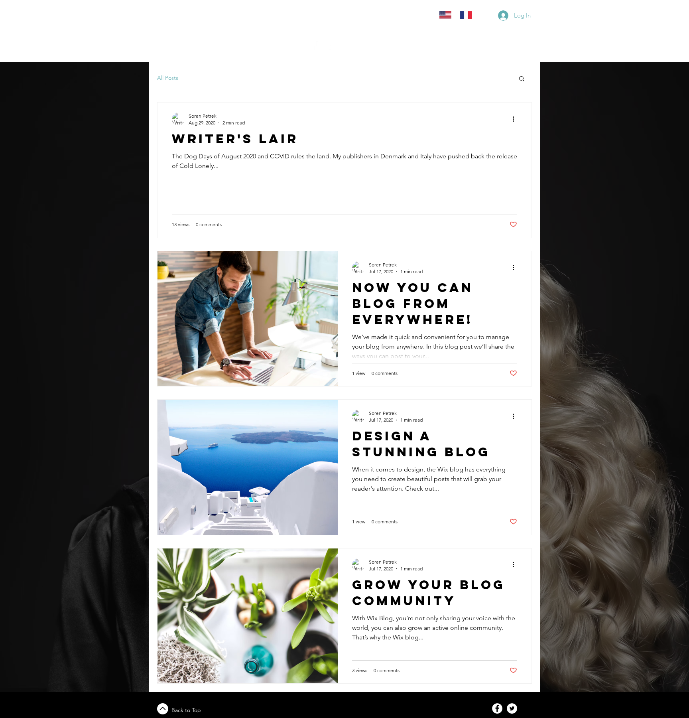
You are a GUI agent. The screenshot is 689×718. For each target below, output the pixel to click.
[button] (522, 79)
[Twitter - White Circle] (512, 708)
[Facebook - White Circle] (497, 708)
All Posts (167, 77)
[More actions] (516, 119)
